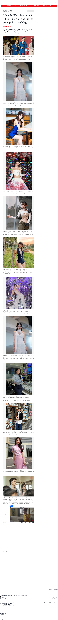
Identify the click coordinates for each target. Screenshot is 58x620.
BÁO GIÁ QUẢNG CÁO (53, 589)
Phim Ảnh (31, 602)
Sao (3, 5)
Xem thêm (5, 551)
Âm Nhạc (28, 602)
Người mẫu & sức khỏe (40, 602)
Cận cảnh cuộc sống (35, 5)
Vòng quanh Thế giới (23, 602)
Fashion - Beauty (23, 5)
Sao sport (34, 602)
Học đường (45, 602)
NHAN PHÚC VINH (21, 522)
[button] (30, 11)
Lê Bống (26, 102)
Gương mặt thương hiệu (51, 602)
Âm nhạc (45, 5)
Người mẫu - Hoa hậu (11, 5)
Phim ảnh (52, 5)
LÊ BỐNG (33, 522)
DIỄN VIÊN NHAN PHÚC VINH (27, 522)
